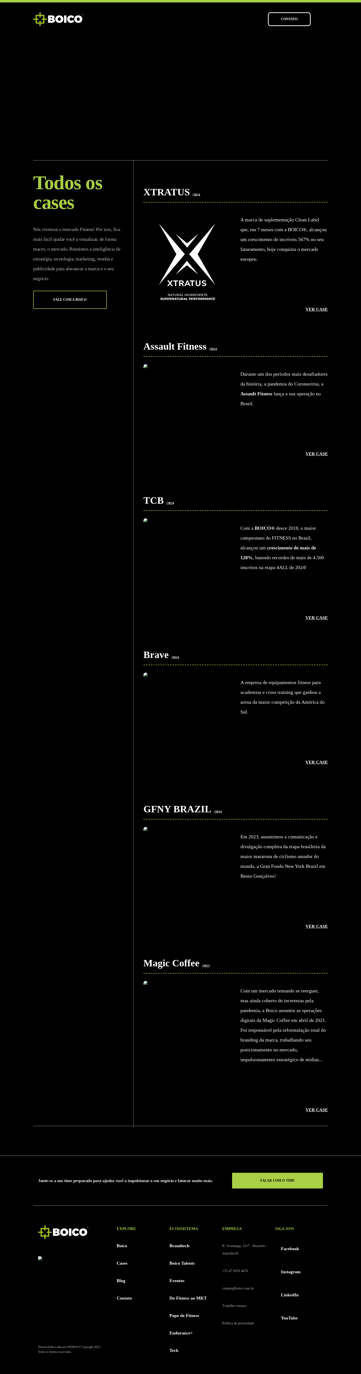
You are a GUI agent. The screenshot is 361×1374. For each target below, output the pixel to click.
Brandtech (179, 1245)
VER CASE (316, 309)
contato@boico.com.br (238, 1288)
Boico (122, 1245)
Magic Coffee (171, 963)
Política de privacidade (238, 1323)
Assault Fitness (175, 346)
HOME (38, 56)
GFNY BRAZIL (177, 809)
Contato (124, 1298)
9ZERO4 (72, 1347)
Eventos (176, 1280)
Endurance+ (181, 1333)
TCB (153, 500)
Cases (122, 1263)
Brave (156, 654)
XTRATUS (166, 192)
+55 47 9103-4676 (235, 1271)
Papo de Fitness (184, 1315)
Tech (173, 1350)
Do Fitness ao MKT (188, 1298)
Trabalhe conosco (234, 1306)
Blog (121, 1280)
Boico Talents (182, 1263)
